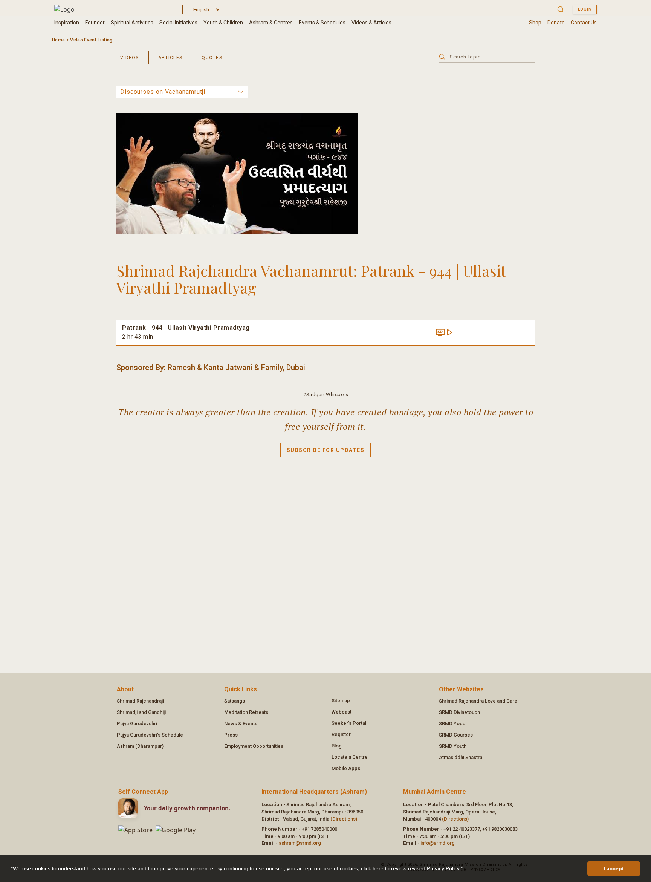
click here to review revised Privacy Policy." (412, 868)
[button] (465, 869)
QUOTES (212, 57)
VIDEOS (129, 57)
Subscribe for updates (326, 450)
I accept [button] (614, 868)
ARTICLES (170, 57)
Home (58, 40)
